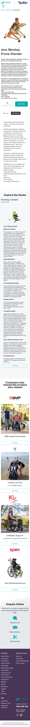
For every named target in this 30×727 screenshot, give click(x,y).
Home (2, 10)
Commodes (4, 658)
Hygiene (3, 689)
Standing (8, 10)
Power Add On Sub (6, 677)
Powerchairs (5, 661)
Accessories (5, 670)
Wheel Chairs (5, 656)
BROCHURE (21, 104)
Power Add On (5, 663)
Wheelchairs (5, 679)
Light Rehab (4, 665)
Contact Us (4, 701)
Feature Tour (5, 113)
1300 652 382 (22, 706)
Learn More (15, 365)
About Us (19, 656)
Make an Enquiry (15, 632)
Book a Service (15, 641)
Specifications (16, 113)
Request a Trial (7, 105)
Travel (3, 691)
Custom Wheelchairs (22, 661)
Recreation (4, 686)
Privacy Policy (20, 663)
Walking (3, 682)
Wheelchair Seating (7, 668)
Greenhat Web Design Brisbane (20, 724)
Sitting (3, 684)
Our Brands (19, 658)
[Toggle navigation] (3, 6)
